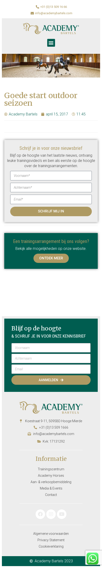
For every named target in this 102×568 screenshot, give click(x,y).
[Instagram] (51, 514)
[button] (51, 43)
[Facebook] (40, 514)
